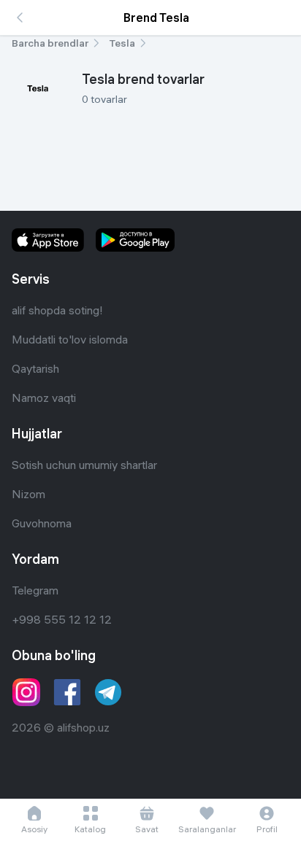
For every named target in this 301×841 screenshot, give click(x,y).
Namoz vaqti (44, 397)
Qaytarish (35, 368)
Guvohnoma (42, 523)
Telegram (35, 590)
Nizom (28, 494)
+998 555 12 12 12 (62, 619)
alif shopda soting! (57, 310)
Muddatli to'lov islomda (70, 339)
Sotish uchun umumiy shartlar (84, 464)
